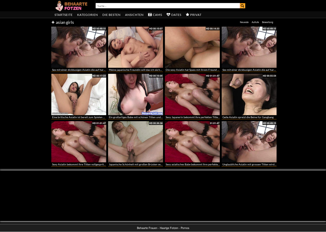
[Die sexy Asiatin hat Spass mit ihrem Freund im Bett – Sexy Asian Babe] (192, 47)
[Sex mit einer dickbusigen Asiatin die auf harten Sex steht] (78, 47)
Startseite (64, 14)
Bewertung (267, 22)
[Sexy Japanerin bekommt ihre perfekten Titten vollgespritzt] (192, 94)
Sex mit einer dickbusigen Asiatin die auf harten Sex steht (85, 69)
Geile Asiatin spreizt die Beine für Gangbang (248, 117)
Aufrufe (255, 22)
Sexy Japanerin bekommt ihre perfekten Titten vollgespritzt (200, 117)
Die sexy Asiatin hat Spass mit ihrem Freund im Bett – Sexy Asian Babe (206, 69)
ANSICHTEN (134, 14)
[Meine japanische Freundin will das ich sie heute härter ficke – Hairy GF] (135, 47)
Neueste (244, 22)
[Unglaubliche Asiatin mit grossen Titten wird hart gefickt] (249, 141)
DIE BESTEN (111, 14)
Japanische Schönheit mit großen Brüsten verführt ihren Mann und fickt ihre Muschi (158, 164)
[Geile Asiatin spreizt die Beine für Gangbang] (249, 94)
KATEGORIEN (87, 14)
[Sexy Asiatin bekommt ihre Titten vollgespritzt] (78, 141)
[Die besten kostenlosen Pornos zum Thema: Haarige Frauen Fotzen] (71, 6)
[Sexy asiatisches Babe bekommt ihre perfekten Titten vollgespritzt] (192, 141)
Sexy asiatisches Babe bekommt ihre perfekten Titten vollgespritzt (204, 164)
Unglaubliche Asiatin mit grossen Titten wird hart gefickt (255, 164)
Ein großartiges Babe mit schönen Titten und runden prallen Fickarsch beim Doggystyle (160, 117)
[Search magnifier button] (242, 5)
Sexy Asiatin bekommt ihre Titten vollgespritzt (79, 164)
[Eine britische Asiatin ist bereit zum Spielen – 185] (78, 94)
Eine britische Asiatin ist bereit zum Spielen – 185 (81, 117)
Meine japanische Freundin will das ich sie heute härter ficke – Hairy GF (150, 69)
